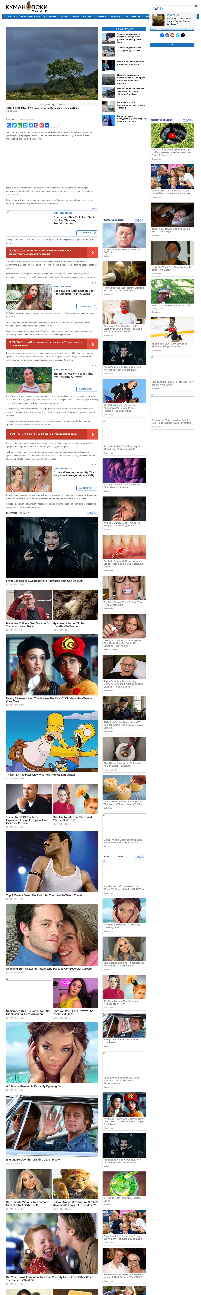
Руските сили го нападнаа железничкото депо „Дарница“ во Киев (130, 91)
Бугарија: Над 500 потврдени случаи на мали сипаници (131, 105)
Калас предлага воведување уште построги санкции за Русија (131, 119)
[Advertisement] (172, 67)
